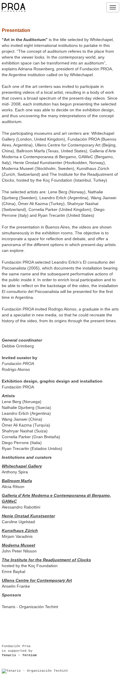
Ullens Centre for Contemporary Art (37, 580)
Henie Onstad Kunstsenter (28, 516)
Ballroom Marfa (17, 480)
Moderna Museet (18, 545)
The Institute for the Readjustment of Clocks (46, 559)
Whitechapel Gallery (22, 466)
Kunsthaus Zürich (20, 530)
